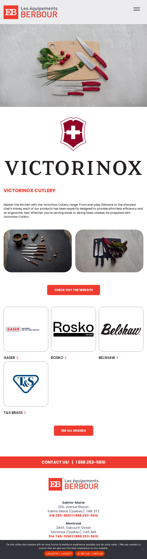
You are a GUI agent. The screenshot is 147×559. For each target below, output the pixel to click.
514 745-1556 (60, 536)
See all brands (73, 430)
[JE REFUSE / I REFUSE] (142, 549)
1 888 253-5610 (90, 462)
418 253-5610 (60, 515)
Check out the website (73, 290)
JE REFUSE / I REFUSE (90, 553)
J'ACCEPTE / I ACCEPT (59, 553)
